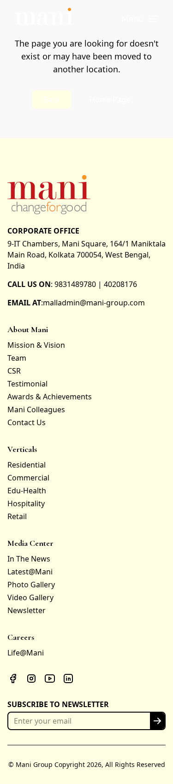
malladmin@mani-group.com (94, 303)
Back (51, 99)
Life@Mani (25, 653)
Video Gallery (30, 597)
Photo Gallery (31, 584)
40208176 (120, 284)
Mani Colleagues (36, 409)
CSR (14, 371)
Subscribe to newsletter (58, 704)
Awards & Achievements (49, 397)
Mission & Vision (36, 345)
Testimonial (27, 384)
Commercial (28, 478)
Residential (26, 465)
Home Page (109, 99)
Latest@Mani (30, 572)
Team (16, 358)
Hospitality (26, 503)
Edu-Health (26, 491)
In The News (28, 559)
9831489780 (75, 284)
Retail (17, 516)
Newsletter (26, 610)
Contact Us (26, 422)
